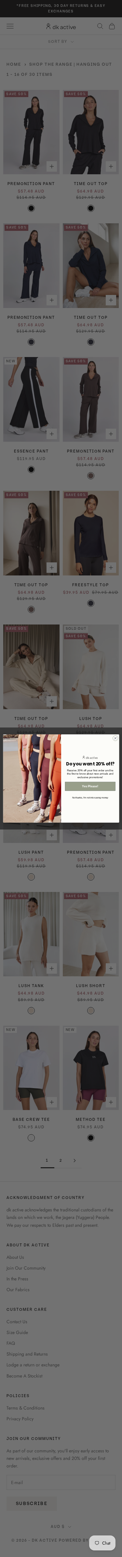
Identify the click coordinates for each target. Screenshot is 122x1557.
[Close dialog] (115, 738)
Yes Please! (90, 786)
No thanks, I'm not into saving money (90, 797)
